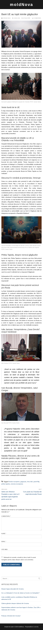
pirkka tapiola (5, 484)
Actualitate (26, 18)
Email (3, 541)
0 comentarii (37, 18)
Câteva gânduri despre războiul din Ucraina (15, 603)
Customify (35, 626)
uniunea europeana (17, 484)
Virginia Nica (6, 18)
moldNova (21, 4)
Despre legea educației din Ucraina (12, 589)
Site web (4, 549)
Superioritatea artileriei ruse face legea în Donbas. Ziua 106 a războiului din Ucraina (20, 609)
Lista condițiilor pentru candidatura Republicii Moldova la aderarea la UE (19, 598)
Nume (3, 533)
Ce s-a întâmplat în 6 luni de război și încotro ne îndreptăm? (20, 593)
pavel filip (36, 481)
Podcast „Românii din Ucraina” (11, 616)
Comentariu (6, 516)
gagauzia (23, 481)
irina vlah (30, 481)
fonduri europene (14, 481)
